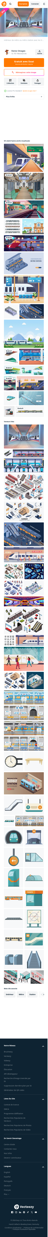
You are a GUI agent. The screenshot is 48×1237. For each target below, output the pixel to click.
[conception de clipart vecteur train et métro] (11, 387)
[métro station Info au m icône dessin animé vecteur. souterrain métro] (13, 1093)
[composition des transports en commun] (17, 446)
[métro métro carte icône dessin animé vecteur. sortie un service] (13, 1195)
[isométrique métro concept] (16, 476)
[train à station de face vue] (35, 474)
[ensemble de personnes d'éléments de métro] (33, 674)
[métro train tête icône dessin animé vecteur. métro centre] (13, 1011)
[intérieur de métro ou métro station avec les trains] (23, 514)
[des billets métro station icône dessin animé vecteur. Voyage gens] (13, 1154)
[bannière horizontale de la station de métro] (23, 937)
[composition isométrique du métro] (16, 342)
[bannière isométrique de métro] (23, 278)
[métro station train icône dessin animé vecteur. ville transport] (29, 975)
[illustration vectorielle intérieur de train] (23, 185)
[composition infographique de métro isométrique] (23, 573)
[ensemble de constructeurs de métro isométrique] (14, 658)
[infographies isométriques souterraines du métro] (23, 598)
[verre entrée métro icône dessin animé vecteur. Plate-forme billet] (13, 1072)
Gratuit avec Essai (24, 62)
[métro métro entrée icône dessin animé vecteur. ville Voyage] (13, 1031)
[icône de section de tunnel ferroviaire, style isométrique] (8, 531)
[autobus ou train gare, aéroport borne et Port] (23, 418)
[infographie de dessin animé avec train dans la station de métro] (10, 431)
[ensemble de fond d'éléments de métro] (13, 674)
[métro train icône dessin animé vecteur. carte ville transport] (13, 1134)
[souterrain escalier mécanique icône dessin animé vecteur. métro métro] (13, 959)
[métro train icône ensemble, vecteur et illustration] (9, 743)
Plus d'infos (10, 95)
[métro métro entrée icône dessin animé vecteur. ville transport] (13, 1113)
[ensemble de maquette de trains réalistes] (12, 225)
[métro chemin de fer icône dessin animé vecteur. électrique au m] (13, 1175)
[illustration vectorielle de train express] (18, 489)
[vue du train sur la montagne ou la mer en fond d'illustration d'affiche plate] (23, 364)
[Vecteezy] (3, 3)
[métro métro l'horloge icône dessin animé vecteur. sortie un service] (13, 895)
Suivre (39, 53)
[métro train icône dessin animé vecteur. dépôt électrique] (13, 1215)
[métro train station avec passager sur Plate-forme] (23, 774)
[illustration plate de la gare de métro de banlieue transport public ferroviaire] (16, 404)
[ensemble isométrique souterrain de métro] (15, 795)
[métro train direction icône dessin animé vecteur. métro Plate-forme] (13, 979)
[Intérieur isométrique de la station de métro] (12, 814)
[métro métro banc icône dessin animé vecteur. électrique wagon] (13, 915)
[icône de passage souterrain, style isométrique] (11, 326)
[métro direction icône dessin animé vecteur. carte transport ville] (13, 1052)
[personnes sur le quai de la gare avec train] (23, 258)
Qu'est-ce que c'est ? (29, 91)
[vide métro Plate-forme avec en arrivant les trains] (23, 208)
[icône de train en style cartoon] (11, 461)
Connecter (35, 4)
